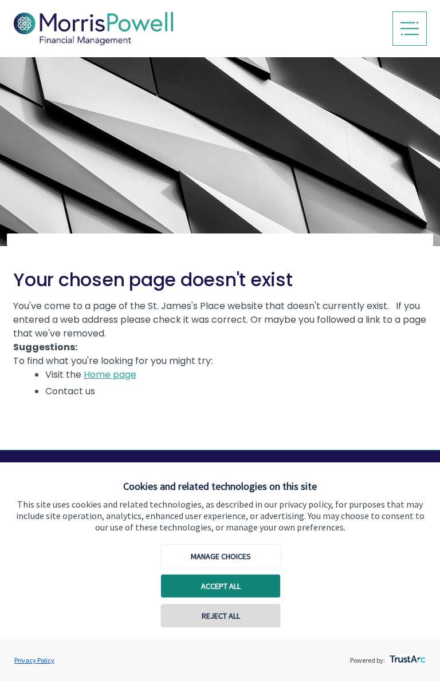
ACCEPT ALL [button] (221, 586)
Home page (110, 374)
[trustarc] (406, 656)
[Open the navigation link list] (409, 28)
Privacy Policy (34, 660)
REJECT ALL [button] (221, 616)
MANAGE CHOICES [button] (221, 556)
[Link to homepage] (127, 28)
